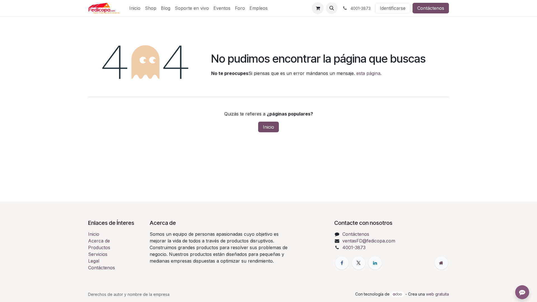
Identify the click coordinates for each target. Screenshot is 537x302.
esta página (368, 73)
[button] (332, 8)
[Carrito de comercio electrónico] (318, 8)
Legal (93, 261)
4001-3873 (354, 247)
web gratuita (437, 294)
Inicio (268, 127)
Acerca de (99, 241)
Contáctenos (430, 8)
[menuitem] (135, 8)
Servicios (97, 254)
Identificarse (393, 8)
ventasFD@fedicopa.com (368, 241)
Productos (99, 247)
